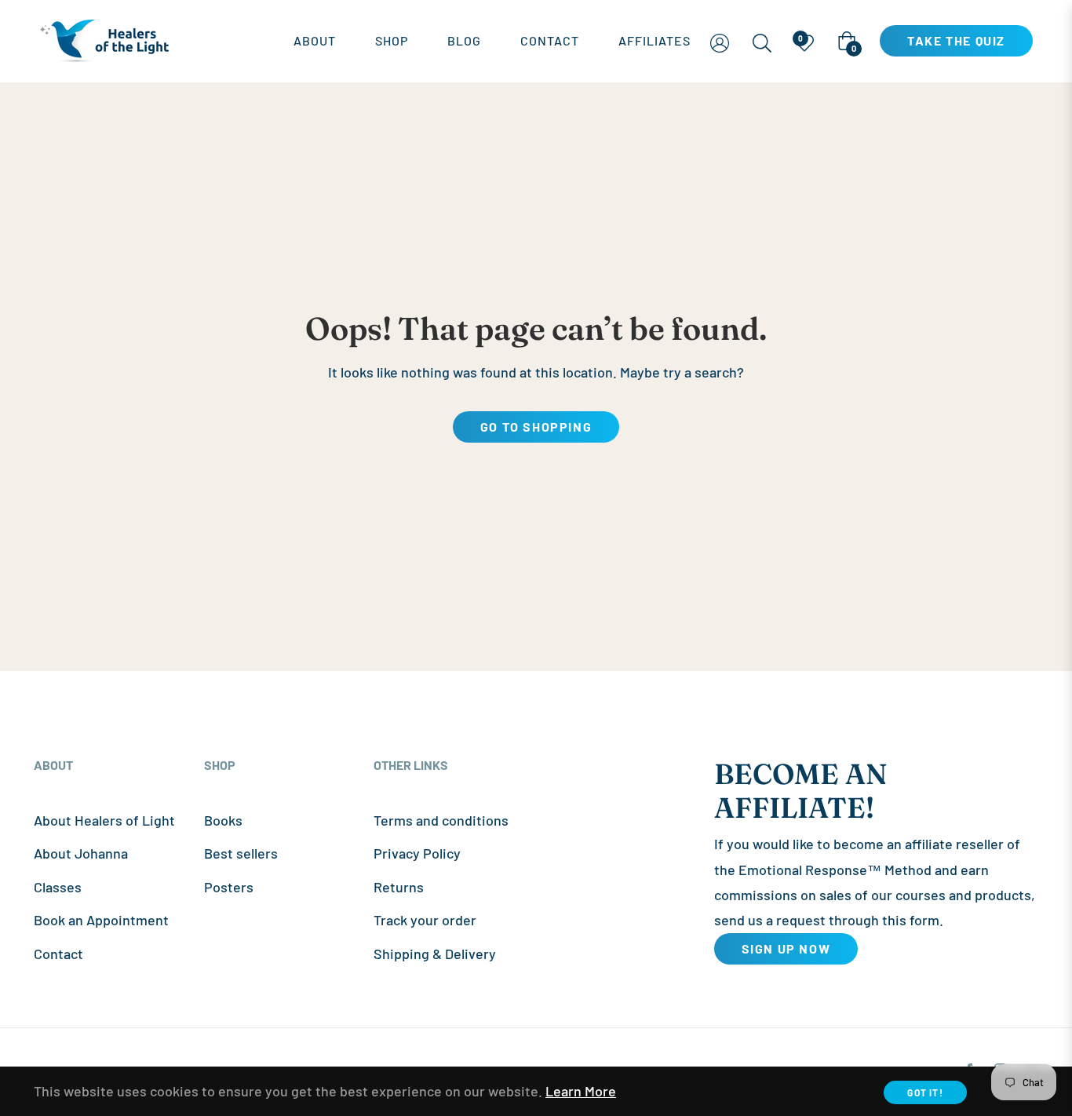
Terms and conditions (441, 820)
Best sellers (241, 853)
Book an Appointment (101, 919)
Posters (228, 886)
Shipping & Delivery (435, 953)
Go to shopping (536, 426)
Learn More (580, 1091)
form (924, 919)
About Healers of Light (104, 820)
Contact (58, 953)
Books (223, 820)
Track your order (425, 919)
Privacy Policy (417, 853)
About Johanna (81, 853)
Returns (399, 886)
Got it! (925, 1092)
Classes (58, 886)
